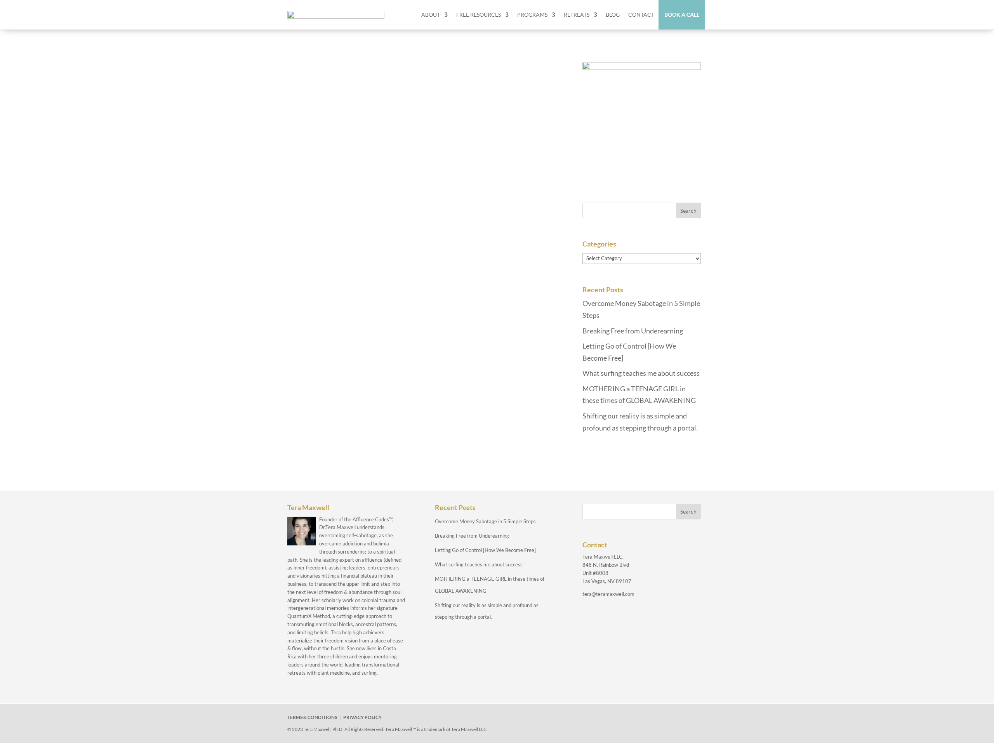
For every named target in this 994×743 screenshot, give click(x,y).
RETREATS (576, 14)
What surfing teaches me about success (641, 373)
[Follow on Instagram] (629, 719)
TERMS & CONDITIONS (312, 717)
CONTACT (641, 14)
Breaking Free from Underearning (632, 330)
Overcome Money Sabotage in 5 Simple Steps (485, 521)
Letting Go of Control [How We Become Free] (485, 550)
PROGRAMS (532, 14)
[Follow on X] (612, 719)
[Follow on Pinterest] (665, 719)
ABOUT (430, 14)
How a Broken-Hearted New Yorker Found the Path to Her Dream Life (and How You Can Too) (417, 108)
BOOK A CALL (681, 14)
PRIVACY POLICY (362, 717)
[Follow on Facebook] (594, 719)
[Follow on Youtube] (647, 719)
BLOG (613, 14)
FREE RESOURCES (478, 14)
